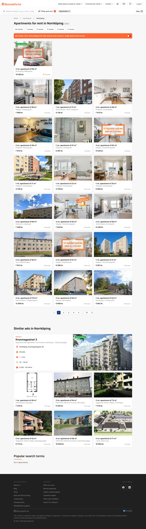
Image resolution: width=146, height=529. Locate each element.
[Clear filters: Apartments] (69, 11)
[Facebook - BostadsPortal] (123, 487)
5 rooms (71, 29)
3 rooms (50, 29)
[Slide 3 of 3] (74, 102)
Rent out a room (49, 485)
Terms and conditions (50, 499)
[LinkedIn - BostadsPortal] (129, 487)
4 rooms (60, 29)
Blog (15, 488)
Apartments (27, 18)
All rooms (19, 29)
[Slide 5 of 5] (35, 64)
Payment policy (19, 502)
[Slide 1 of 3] (71, 102)
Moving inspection (49, 488)
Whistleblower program (22, 506)
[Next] (92, 312)
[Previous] (54, 312)
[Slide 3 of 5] (33, 64)
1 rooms (30, 29)
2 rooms (40, 29)
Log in (139, 4)
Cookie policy (18, 499)
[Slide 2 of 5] (31, 64)
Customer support (49, 495)
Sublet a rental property (51, 492)
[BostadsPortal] (11, 4)
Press (16, 492)
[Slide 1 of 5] (30, 64)
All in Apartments (21, 462)
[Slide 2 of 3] (73, 102)
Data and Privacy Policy (22, 495)
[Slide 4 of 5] (34, 64)
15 (87, 312)
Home (16, 18)
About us (17, 485)
